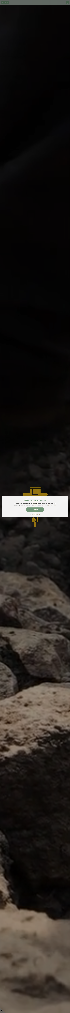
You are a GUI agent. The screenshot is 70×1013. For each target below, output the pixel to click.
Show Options (34, 514)
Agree (35, 510)
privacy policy (52, 505)
